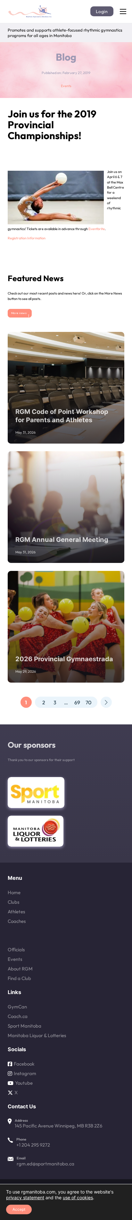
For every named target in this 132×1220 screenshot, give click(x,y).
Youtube (24, 1083)
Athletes (16, 912)
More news (19, 313)
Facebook (24, 1064)
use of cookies (78, 1197)
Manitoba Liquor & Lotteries (37, 1035)
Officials (16, 950)
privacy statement (25, 1197)
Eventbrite (96, 229)
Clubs (13, 902)
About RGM (20, 969)
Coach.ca (18, 1016)
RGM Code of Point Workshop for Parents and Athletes (61, 416)
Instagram (25, 1073)
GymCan (17, 1007)
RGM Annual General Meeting (61, 539)
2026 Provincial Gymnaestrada (64, 659)
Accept (18, 1209)
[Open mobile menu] (123, 11)
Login (102, 11)
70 (89, 702)
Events (66, 86)
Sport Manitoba (24, 1026)
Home (14, 892)
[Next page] (106, 702)
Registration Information (26, 238)
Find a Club (19, 978)
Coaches (17, 921)
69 (77, 702)
